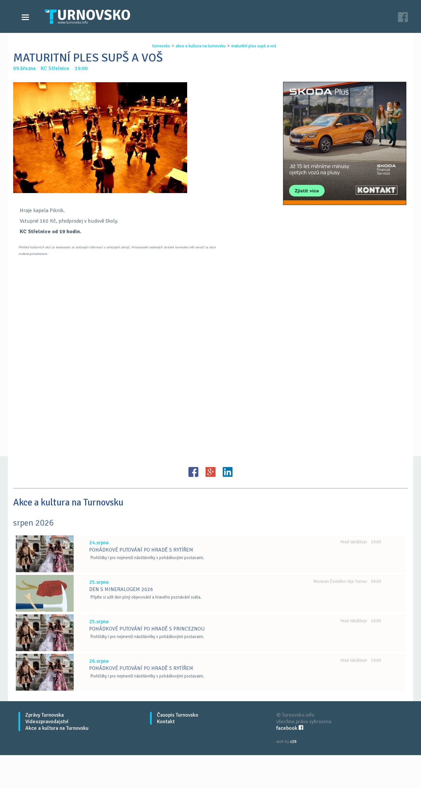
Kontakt (166, 721)
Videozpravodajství (46, 721)
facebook (287, 728)
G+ (210, 472)
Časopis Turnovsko (177, 715)
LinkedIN (227, 472)
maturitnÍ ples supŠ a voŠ (253, 46)
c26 (293, 741)
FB (193, 472)
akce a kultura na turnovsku (201, 46)
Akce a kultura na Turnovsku (56, 728)
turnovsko (161, 46)
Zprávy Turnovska (44, 715)
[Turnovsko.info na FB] (403, 18)
